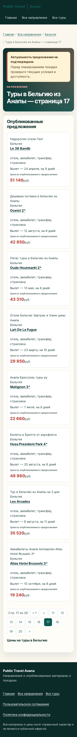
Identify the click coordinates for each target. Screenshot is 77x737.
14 (20, 622)
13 (11, 622)
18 (57, 622)
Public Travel (22, 6)
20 (20, 631)
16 (38, 622)
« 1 (34, 613)
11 (53, 613)
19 (11, 631)
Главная (11, 17)
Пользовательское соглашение (26, 704)
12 (62, 613)
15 (29, 622)
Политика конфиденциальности (26, 714)
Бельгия (50, 34)
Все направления (34, 17)
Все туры (59, 17)
